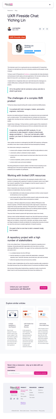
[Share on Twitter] (43, 29)
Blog (30, 390)
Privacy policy (42, 410)
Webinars (31, 395)
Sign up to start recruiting (24, 390)
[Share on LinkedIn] (40, 29)
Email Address (11, 370)
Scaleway (26, 74)
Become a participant (23, 403)
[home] (9, 4)
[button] (49, 4)
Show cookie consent (24, 410)
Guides (31, 392)
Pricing (22, 394)
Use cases (32, 397)
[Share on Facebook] (47, 29)
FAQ (22, 398)
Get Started (43, 288)
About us (40, 390)
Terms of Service (34, 410)
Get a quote (13, 392)
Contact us (40, 392)
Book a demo (14, 395)
